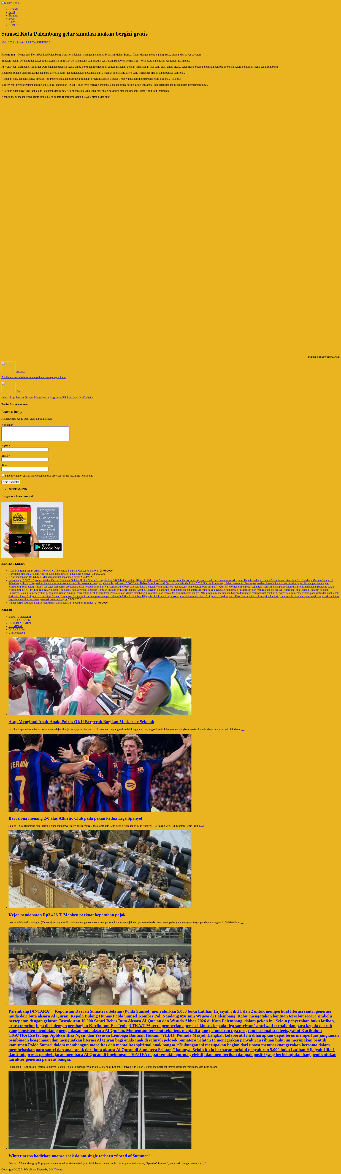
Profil (12, 12)
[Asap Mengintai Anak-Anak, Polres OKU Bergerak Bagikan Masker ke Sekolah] (100, 714)
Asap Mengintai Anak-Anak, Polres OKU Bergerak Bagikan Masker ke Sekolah (54, 570)
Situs (4, 465)
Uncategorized (17, 632)
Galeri (12, 21)
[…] (243, 729)
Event (12, 18)
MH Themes (56, 1169)
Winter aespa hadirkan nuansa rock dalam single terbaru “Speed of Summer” (51, 602)
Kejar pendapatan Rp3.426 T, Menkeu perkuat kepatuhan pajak (44, 576)
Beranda (13, 8)
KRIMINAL (16, 626)
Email (5, 455)
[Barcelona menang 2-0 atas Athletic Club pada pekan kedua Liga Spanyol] (100, 810)
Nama (5, 445)
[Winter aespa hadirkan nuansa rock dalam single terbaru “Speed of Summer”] (100, 1148)
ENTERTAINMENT (21, 623)
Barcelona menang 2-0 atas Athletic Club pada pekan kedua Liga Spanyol (50, 573)
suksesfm (20, 42)
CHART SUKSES (19, 619)
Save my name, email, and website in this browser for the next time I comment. (49, 475)
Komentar (7, 424)
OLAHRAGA (17, 629)
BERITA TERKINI (37, 42)
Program (13, 15)
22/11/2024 (7, 42)
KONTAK (15, 25)
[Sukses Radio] (10, 2)
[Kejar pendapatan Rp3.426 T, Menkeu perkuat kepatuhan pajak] (100, 907)
